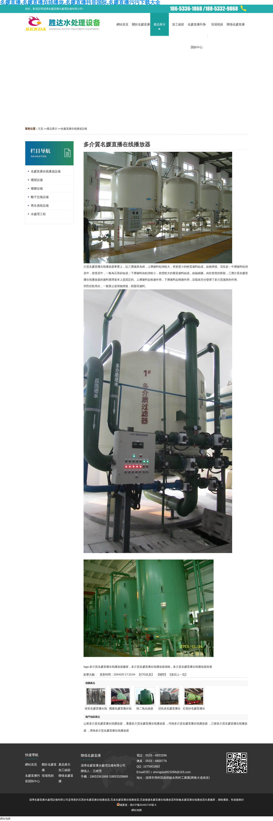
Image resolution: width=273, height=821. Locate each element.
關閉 (162, 674)
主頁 (40, 128)
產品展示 (52, 128)
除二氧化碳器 (144, 708)
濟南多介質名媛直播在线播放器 (109, 730)
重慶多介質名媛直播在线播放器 (145, 723)
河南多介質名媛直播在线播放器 (188, 723)
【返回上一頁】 (178, 674)
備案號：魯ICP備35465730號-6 (138, 804)
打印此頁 (145, 674)
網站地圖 (136, 810)
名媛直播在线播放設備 (74, 128)
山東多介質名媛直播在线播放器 (103, 723)
